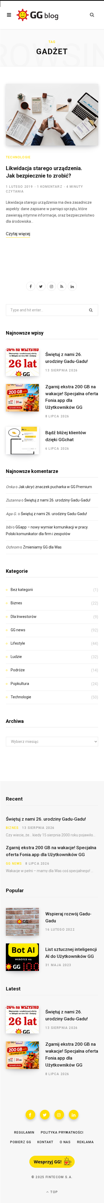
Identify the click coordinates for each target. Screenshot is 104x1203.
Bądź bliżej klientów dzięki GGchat (65, 436)
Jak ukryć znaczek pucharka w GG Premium (55, 487)
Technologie (18, 157)
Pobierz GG (20, 1142)
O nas (65, 1142)
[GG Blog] (37, 15)
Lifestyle (18, 643)
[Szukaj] (92, 15)
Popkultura (20, 683)
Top (53, 1192)
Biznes (16, 603)
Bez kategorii (22, 589)
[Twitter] (45, 1114)
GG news (18, 630)
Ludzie (16, 657)
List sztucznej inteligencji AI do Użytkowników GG (71, 953)
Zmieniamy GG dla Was (42, 547)
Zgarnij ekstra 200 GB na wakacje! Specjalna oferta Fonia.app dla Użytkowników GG (71, 397)
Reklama (85, 1142)
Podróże (18, 670)
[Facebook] (30, 1114)
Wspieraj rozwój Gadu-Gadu (68, 917)
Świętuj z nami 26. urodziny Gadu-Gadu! (66, 358)
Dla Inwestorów (24, 616)
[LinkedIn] (73, 1114)
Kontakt (45, 1142)
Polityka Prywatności (62, 1132)
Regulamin (24, 1132)
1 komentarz (49, 187)
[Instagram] (59, 1114)
